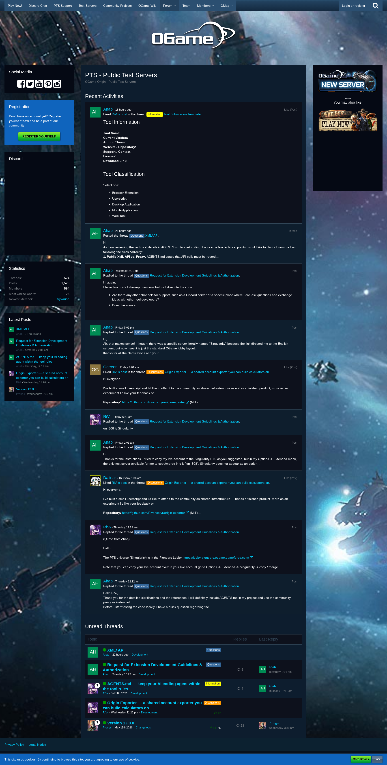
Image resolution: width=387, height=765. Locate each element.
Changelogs (143, 727)
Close (377, 759)
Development (140, 654)
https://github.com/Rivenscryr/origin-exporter (153, 402)
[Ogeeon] (95, 384)
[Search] (376, 5)
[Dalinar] (95, 495)
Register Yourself (39, 136)
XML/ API (22, 329)
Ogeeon (110, 367)
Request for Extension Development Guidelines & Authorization (194, 275)
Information (213, 683)
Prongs (20, 394)
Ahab (19, 334)
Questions (213, 650)
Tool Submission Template (182, 114)
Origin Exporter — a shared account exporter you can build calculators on (217, 372)
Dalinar (109, 477)
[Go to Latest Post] (262, 669)
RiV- (18, 382)
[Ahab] (95, 163)
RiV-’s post (119, 114)
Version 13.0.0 (26, 389)
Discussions (212, 702)
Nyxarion (63, 299)
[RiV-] (95, 422)
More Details (361, 759)
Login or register (353, 5)
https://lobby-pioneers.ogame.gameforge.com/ (216, 557)
